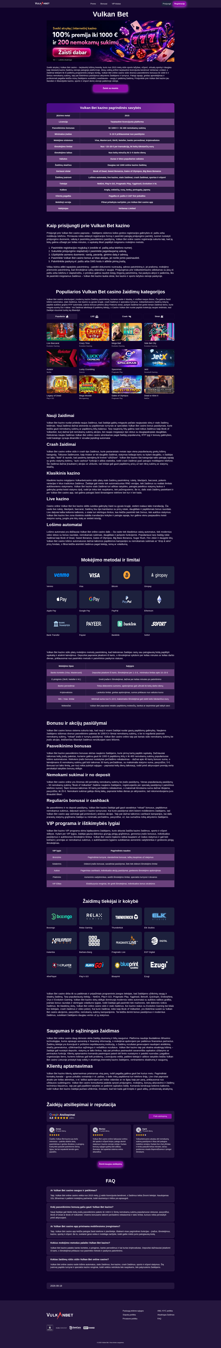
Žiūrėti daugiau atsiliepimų (110, 1164)
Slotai (157, 316)
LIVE (92, 316)
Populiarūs (60, 316)
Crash (125, 316)
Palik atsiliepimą (160, 1116)
